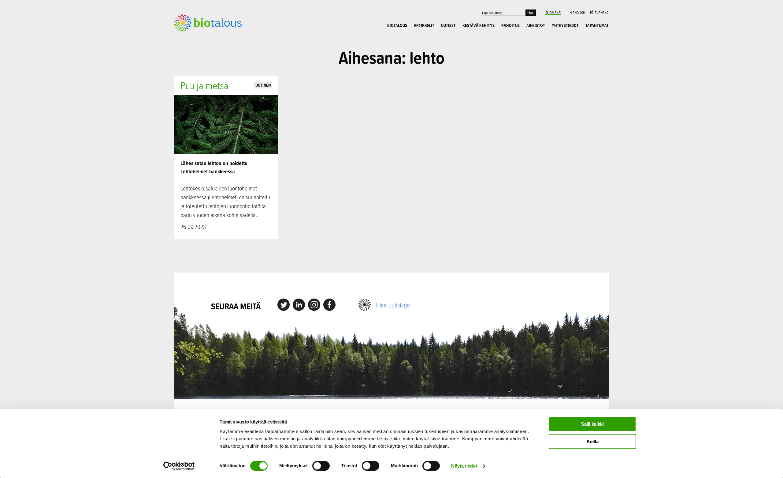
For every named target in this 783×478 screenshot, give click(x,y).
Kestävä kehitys (478, 25)
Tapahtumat (597, 25)
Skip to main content (195, 38)
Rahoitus (510, 25)
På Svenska (599, 12)
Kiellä (593, 441)
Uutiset (448, 25)
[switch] (321, 466)
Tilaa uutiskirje (392, 305)
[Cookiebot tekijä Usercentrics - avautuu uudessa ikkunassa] (179, 466)
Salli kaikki (592, 424)
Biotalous (397, 25)
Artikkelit (424, 25)
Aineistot (535, 25)
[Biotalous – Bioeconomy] (208, 22)
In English (577, 12)
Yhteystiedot (565, 25)
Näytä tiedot (464, 466)
